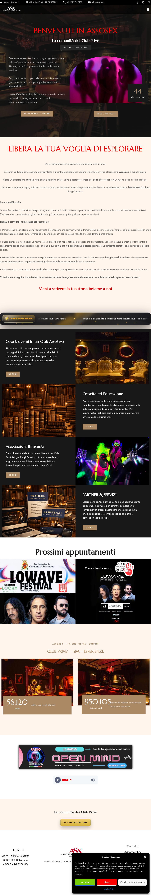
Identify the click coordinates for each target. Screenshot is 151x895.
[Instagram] (148, 2)
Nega (107, 882)
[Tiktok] (137, 2)
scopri (13, 374)
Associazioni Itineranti (25, 446)
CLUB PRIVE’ (57, 651)
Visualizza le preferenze (132, 882)
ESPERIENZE (94, 651)
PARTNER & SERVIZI (100, 494)
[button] (145, 856)
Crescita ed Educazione (103, 393)
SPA (76, 651)
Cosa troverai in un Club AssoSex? (35, 341)
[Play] (58, 780)
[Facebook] (143, 2)
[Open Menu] (148, 9)
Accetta (85, 882)
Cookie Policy (109, 889)
